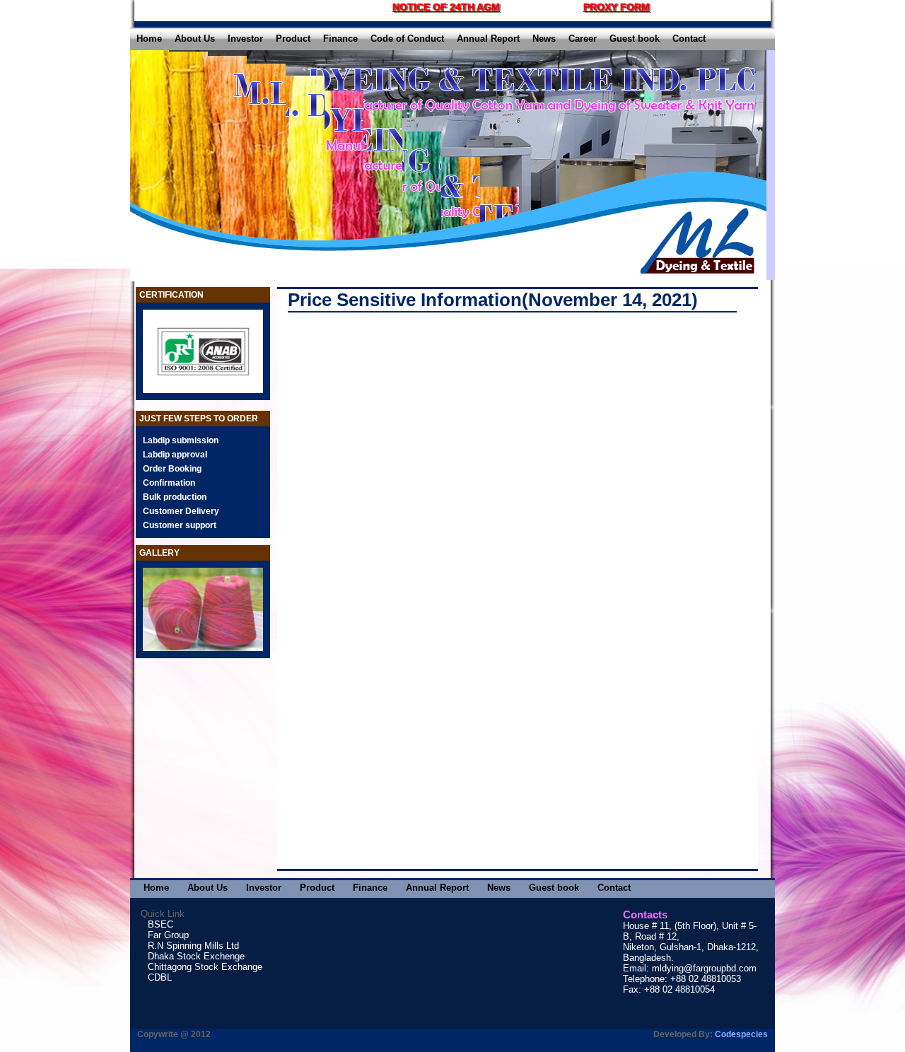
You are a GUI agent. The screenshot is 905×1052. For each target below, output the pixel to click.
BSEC (160, 924)
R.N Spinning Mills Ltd (193, 945)
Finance (340, 38)
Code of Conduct (407, 38)
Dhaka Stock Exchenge (196, 956)
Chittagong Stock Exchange (205, 967)
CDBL (160, 977)
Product (293, 38)
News (544, 38)
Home (149, 38)
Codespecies (741, 1034)
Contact (689, 38)
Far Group (168, 935)
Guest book (634, 38)
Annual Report (488, 38)
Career (582, 38)
